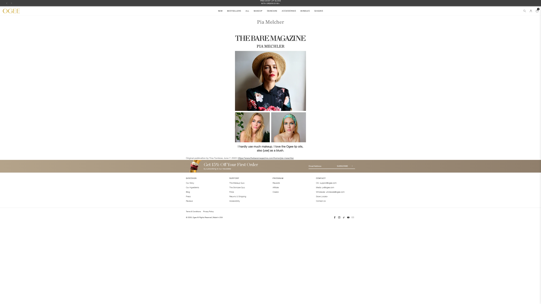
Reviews (189, 201)
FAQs (231, 192)
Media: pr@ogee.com (325, 187)
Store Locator (322, 196)
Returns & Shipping (237, 196)
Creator (276, 192)
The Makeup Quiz (236, 183)
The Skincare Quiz (237, 187)
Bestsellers (234, 11)
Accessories (289, 11)
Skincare (272, 11)
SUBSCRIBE (342, 166)
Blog (188, 192)
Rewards (276, 183)
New (220, 11)
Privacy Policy (208, 212)
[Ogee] (11, 11)
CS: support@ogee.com (326, 183)
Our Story (190, 183)
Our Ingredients (192, 187)
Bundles (305, 11)
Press (188, 196)
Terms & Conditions (193, 212)
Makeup (258, 11)
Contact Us (321, 201)
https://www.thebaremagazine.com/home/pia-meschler (266, 158)
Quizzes (318, 11)
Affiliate (276, 187)
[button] (7, 3)
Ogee (195, 217)
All (247, 11)
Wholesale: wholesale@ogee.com (330, 192)
